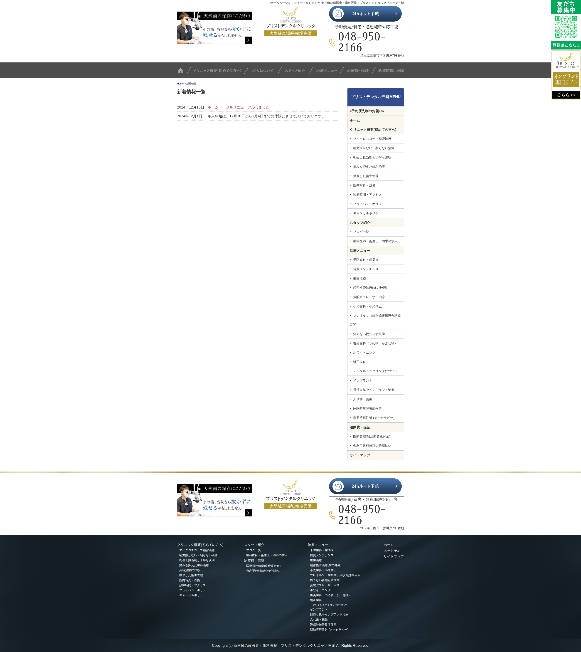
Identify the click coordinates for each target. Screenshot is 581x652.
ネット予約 (392, 551)
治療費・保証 (360, 72)
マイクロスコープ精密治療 (372, 139)
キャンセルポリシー (367, 213)
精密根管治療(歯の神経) (370, 287)
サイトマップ (360, 455)
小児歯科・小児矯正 (367, 306)
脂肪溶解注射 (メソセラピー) (373, 418)
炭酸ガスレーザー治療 (369, 297)
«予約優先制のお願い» (367, 111)
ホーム (355, 120)
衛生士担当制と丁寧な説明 (372, 157)
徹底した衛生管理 (366, 176)
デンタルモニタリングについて (375, 371)
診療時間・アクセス (367, 194)
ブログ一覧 (361, 232)
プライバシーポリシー (369, 204)
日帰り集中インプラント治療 (373, 390)
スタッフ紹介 (298, 72)
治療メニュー (329, 72)
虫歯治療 (359, 278)
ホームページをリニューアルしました (238, 107)
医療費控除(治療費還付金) (371, 436)
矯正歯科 (359, 362)
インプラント (362, 380)
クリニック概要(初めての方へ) (220, 72)
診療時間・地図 (390, 72)
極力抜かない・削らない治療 (373, 148)
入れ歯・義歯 (362, 399)
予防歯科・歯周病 (366, 260)
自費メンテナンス (366, 269)
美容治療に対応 (189, 570)
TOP (184, 72)
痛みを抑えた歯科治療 (369, 166)
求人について (266, 72)
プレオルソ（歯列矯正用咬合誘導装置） (375, 320)
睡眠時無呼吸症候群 (367, 408)
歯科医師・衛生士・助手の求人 (375, 241)
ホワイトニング (364, 352)
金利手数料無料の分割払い (372, 445)
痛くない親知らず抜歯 (369, 334)
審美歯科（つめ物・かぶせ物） (375, 343)
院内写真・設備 (364, 185)
